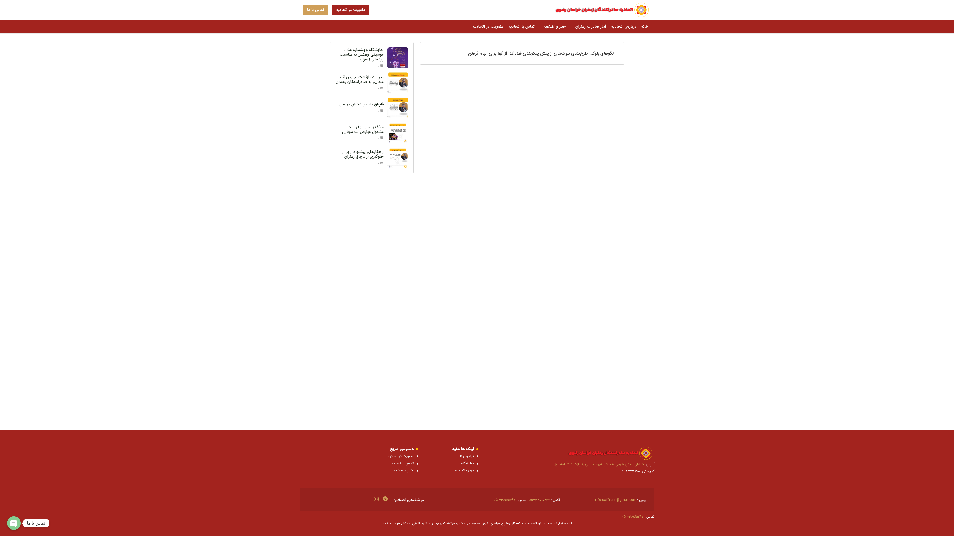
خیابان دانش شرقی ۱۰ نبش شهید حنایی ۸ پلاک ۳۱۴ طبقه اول (599, 464)
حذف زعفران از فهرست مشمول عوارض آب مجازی (363, 129)
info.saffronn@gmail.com (615, 499)
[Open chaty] (14, 523)
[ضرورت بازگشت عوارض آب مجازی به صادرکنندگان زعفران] (397, 83)
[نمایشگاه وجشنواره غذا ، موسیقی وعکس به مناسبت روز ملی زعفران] (397, 57)
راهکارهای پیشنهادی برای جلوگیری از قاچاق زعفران (363, 154)
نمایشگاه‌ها (466, 463)
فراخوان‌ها (467, 456)
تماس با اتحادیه (403, 463)
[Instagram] (376, 499)
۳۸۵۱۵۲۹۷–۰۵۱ (505, 499)
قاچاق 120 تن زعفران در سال (361, 104)
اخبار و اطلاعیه (404, 470)
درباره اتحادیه (464, 470)
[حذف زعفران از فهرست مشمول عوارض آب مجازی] (397, 132)
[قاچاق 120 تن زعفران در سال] (397, 107)
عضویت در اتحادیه (401, 456)
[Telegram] (385, 498)
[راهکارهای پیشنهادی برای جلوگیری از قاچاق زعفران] (397, 157)
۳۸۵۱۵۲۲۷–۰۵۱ (539, 499)
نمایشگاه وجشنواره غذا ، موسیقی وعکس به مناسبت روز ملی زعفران (362, 54)
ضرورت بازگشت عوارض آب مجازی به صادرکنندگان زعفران (360, 79)
